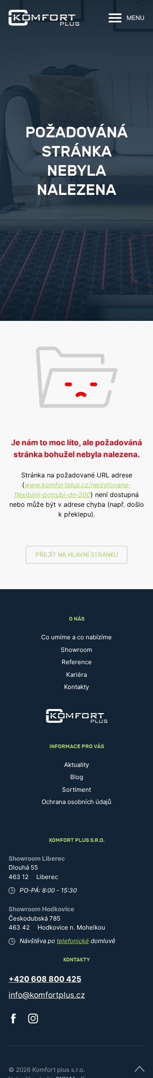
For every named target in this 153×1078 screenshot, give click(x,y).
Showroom (76, 650)
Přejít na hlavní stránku (76, 555)
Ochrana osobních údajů (76, 802)
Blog (76, 777)
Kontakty (76, 687)
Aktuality (76, 765)
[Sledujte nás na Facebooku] (13, 1021)
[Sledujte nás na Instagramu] (33, 1021)
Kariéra (76, 674)
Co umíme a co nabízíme (76, 637)
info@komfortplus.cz (47, 995)
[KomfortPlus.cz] (44, 18)
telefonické (73, 941)
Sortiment (76, 789)
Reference (77, 662)
